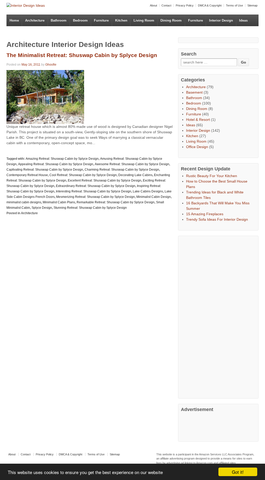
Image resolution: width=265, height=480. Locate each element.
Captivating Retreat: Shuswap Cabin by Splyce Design (44, 169)
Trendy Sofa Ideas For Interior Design (217, 219)
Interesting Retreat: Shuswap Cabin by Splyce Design (93, 191)
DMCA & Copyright (210, 5)
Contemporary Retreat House (27, 175)
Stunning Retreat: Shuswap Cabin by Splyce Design (90, 208)
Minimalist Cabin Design (153, 197)
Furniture (101, 20)
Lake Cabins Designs (148, 191)
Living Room (144, 20)
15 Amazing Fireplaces (204, 214)
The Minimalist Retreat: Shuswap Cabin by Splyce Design (81, 55)
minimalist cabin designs (23, 202)
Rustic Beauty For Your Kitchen (211, 176)
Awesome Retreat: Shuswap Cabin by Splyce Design (132, 164)
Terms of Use (234, 5)
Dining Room (171, 20)
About (153, 5)
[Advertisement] (220, 316)
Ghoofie (50, 64)
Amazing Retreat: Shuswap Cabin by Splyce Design (62, 159)
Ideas (243, 20)
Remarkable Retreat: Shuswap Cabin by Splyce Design (115, 202)
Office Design (197, 147)
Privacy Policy (185, 5)
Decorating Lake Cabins (135, 175)
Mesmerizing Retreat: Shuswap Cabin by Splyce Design (95, 197)
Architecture (35, 20)
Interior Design (221, 20)
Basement (194, 92)
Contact (166, 5)
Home (14, 20)
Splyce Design (42, 208)
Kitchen (121, 20)
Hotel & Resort (198, 119)
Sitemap (252, 5)
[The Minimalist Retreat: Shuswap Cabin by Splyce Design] (45, 96)
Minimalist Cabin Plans (59, 202)
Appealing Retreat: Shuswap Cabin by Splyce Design (55, 164)
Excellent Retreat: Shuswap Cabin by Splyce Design (104, 180)
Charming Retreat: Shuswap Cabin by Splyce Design (122, 169)
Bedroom (80, 20)
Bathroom (59, 20)
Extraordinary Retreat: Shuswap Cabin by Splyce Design (95, 186)
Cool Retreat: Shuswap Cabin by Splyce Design (83, 175)
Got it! (238, 472)
